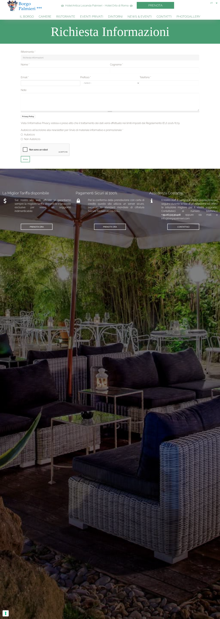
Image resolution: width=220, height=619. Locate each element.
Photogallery (188, 16)
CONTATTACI (183, 226)
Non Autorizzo (32, 139)
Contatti (164, 16)
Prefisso (85, 77)
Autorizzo (29, 134)
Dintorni (115, 16)
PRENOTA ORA (37, 226)
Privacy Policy (28, 116)
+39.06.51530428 (171, 214)
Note (23, 90)
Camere (45, 16)
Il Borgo (27, 16)
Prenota (155, 5)
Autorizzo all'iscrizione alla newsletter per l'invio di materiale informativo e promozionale (72, 130)
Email (25, 77)
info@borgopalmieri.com (175, 218)
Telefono (145, 77)
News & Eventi (140, 16)
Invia (25, 159)
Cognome (116, 64)
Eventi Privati (91, 16)
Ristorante (65, 16)
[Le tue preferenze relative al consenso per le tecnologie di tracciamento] (6, 613)
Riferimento (28, 51)
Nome (25, 64)
